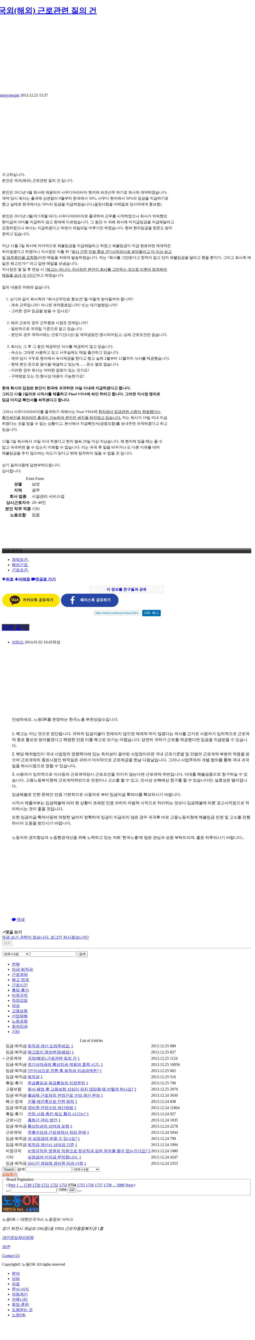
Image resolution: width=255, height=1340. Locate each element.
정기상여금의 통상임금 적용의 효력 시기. (64, 1064)
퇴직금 (34, 1077)
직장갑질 (20, 1000)
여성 (16, 1006)
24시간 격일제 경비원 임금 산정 (55, 1163)
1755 (81, 1185)
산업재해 (20, 1016)
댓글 (20, 919)
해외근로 (20, 565)
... (21, 1185)
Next (129, 1185)
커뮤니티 (20, 1299)
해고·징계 (20, 980)
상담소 (18, 642)
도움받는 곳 (22, 1310)
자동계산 (20, 1294)
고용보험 (20, 1011)
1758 (108, 1185)
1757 (99, 1185)
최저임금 (20, 1026)
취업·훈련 (20, 1304)
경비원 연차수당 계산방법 (50, 1108)
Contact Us (11, 1256)
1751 (45, 1185)
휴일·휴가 (20, 990)
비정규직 (20, 995)
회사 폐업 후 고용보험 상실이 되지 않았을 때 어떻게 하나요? (80, 1089)
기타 (16, 1032)
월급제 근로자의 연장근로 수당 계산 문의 (64, 1095)
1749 (27, 1185)
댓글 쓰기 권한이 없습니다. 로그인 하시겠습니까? (45, 937)
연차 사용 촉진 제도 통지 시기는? (57, 1114)
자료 (16, 1284)
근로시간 (20, 985)
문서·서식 (20, 1289)
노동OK (19, 1315)
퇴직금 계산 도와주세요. (49, 1046)
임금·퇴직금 (22, 969)
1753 (63, 1185)
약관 (6, 1247)
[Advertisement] (43, 137)
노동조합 (20, 1021)
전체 (16, 964)
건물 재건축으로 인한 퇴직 (51, 1101)
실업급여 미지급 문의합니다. (53, 1157)
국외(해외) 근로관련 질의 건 (52, 1058)
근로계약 (20, 974)
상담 (16, 1279)
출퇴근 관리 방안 (42, 1120)
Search (9, 1169)
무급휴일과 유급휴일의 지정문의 (56, 1083)
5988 (120, 1185)
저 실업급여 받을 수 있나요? (52, 1138)
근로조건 (20, 570)
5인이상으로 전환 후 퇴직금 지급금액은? (63, 1071)
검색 (82, 954)
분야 (16, 1273)
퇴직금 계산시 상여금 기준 (51, 1145)
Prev (11, 1185)
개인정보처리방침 (18, 1238)
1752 (54, 1185)
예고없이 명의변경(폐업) (49, 1052)
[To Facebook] (90, 606)
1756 (90, 1185)
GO (72, 1190)
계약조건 (20, 559)
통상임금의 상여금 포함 (48, 1126)
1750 (36, 1185)
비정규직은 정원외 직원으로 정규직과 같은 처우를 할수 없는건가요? (87, 1151)
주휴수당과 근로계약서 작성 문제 (57, 1132)
